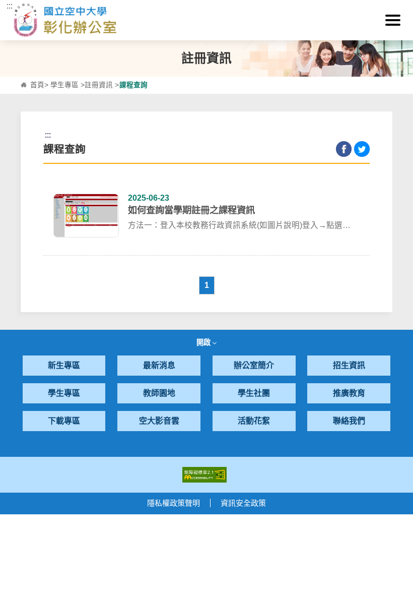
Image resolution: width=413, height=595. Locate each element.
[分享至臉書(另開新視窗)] (344, 149)
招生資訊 (349, 365)
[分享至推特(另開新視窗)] (362, 149)
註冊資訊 (99, 85)
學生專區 (64, 85)
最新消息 (159, 365)
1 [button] (206, 285)
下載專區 (64, 420)
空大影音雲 (159, 420)
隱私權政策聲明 (173, 503)
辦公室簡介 (254, 365)
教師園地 (159, 393)
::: (10, 6)
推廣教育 (349, 393)
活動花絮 (254, 420)
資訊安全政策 (243, 503)
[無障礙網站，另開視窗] (204, 474)
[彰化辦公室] (207, 20)
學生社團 (254, 393)
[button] (392, 20)
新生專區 (64, 365)
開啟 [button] (204, 342)
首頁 (37, 85)
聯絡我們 (349, 420)
